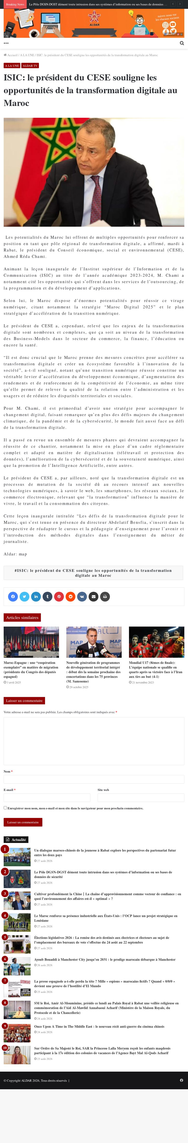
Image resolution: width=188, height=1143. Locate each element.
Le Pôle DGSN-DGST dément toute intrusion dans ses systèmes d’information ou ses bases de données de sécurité (103, 4)
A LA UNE (27, 55)
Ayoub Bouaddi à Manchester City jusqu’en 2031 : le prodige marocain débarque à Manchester (105, 959)
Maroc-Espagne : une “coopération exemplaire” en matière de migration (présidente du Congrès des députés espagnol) (31, 669)
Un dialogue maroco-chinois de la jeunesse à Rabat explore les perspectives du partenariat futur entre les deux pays (105, 853)
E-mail (10, 789)
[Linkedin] (36, 597)
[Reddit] (70, 597)
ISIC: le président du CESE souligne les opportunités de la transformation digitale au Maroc (94, 572)
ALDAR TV (30, 65)
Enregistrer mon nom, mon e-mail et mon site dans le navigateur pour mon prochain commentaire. (75, 808)
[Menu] (6, 42)
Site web (103, 789)
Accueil (12, 55)
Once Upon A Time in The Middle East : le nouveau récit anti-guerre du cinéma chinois (99, 1026)
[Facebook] (13, 597)
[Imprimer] (105, 597)
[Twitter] (24, 597)
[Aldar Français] (94, 23)
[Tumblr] (47, 597)
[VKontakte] (82, 597)
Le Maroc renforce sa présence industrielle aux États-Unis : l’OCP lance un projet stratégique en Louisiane (105, 918)
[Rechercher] (181, 42)
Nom (8, 771)
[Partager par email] (93, 597)
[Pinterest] (59, 597)
